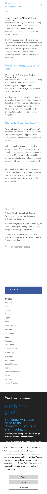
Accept (23, 477)
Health (13, 25)
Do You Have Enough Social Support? (22, 129)
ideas (7, 321)
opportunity (9, 333)
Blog (39, 22)
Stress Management (13, 364)
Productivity (9, 28)
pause (7, 337)
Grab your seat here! (13, 240)
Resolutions (9, 356)
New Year (9, 329)
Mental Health (22, 25)
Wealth (7, 375)
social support (21, 28)
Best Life (8, 302)
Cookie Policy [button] (23, 463)
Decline (23, 482)
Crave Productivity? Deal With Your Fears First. (21, 19)
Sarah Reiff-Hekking (15, 22)
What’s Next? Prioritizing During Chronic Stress (20, 76)
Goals (7, 25)
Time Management (24, 31)
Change (8, 310)
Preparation (9, 345)
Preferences (23, 488)
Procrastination (11, 348)
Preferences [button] (10, 469)
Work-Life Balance (12, 34)
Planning (32, 25)
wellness (36, 31)
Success (8, 368)
